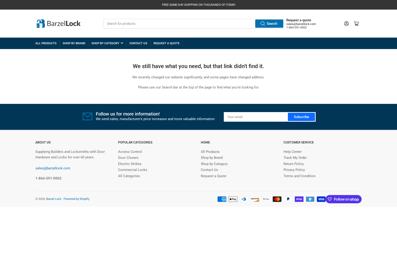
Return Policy (294, 164)
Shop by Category (105, 43)
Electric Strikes (130, 164)
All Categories (129, 176)
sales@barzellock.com (301, 24)
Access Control (130, 152)
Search (272, 24)
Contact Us (138, 43)
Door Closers (128, 158)
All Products (46, 43)
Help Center (293, 152)
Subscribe (301, 117)
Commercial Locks (132, 170)
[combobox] (193, 23)
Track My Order (295, 158)
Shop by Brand (74, 43)
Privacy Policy (294, 170)
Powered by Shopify (76, 199)
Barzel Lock (53, 199)
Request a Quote (166, 43)
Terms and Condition (299, 176)
